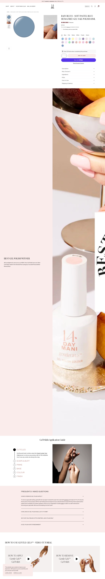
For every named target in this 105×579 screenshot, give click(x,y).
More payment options (78, 63)
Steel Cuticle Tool (42, 453)
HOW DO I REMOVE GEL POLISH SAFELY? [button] (31, 496)
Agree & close (18, 572)
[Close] (31, 566)
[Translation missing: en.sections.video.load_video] (28, 559)
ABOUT (12, 6)
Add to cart (82, 55)
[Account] (95, 6)
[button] (98, 6)
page (62, 503)
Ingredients (65, 74)
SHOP (7, 6)
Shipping (68, 27)
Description (65, 68)
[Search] (92, 6)
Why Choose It (66, 71)
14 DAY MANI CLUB (21, 6)
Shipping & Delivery (67, 83)
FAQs (63, 77)
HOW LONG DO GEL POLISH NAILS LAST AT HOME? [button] (34, 511)
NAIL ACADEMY (31, 6)
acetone (66, 500)
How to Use (65, 80)
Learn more (8, 572)
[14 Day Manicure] (52, 6)
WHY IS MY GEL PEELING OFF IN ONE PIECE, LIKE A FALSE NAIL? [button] (37, 518)
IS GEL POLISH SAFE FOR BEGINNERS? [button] (31, 524)
